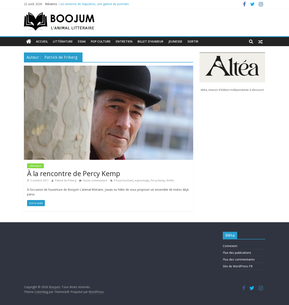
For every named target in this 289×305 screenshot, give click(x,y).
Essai (82, 41)
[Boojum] (28, 41)
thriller (170, 180)
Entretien (124, 41)
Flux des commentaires (239, 259)
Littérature (63, 41)
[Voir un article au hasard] (260, 41)
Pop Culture (101, 41)
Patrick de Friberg (66, 180)
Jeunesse (175, 41)
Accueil (42, 41)
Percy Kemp (158, 180)
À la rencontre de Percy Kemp (73, 173)
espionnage (142, 180)
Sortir (192, 41)
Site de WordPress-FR (238, 266)
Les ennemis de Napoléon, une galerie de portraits (94, 5)
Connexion (230, 246)
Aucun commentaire (95, 180)
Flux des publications (237, 253)
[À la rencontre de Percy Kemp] (108, 68)
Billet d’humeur (150, 41)
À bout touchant (123, 180)
